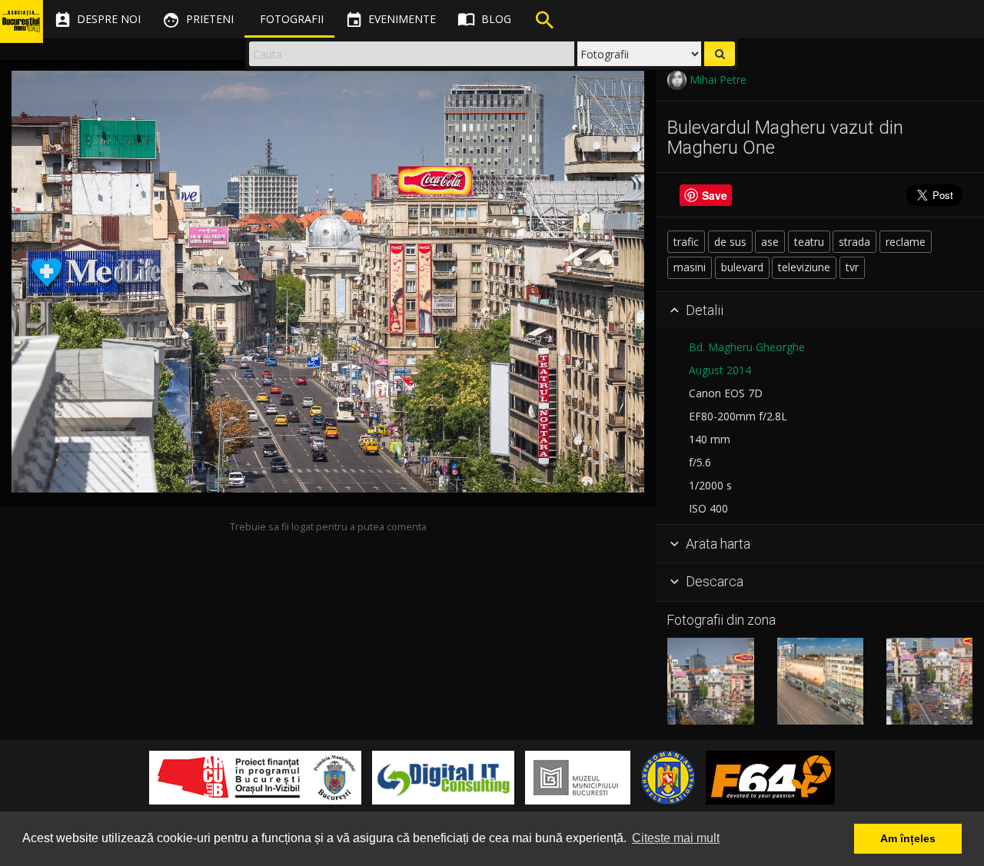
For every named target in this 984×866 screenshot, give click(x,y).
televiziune (804, 267)
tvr (852, 267)
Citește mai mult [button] (676, 837)
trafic (686, 241)
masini (689, 267)
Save (714, 195)
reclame (906, 241)
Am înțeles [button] (908, 838)
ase (770, 241)
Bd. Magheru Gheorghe (747, 347)
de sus (730, 241)
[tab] (820, 311)
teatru (809, 241)
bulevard (742, 267)
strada (854, 241)
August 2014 (720, 370)
